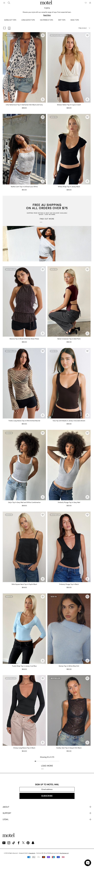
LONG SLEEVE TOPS (28, 20)
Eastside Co (32, 853)
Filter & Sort (83, 28)
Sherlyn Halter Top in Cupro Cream (69, 105)
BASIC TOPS (75, 20)
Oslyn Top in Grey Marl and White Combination (24, 502)
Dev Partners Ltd (64, 853)
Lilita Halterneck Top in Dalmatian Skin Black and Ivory (24, 105)
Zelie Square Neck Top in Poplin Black (24, 584)
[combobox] (8, 2)
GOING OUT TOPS (10, 20)
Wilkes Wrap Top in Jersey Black (69, 187)
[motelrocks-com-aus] (46, 3)
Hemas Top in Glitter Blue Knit (69, 666)
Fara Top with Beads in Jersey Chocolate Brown (69, 421)
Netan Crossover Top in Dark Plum (69, 339)
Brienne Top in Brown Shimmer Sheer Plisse (24, 339)
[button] (43, 35)
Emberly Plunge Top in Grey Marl (69, 502)
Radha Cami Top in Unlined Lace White (24, 187)
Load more (47, 765)
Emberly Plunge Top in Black (69, 584)
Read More (47, 15)
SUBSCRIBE (47, 796)
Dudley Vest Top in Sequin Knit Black (69, 748)
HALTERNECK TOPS (46, 20)
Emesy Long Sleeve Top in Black (24, 748)
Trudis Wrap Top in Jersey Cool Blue (24, 666)
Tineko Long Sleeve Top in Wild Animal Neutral (24, 421)
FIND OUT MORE (47, 219)
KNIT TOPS (61, 20)
